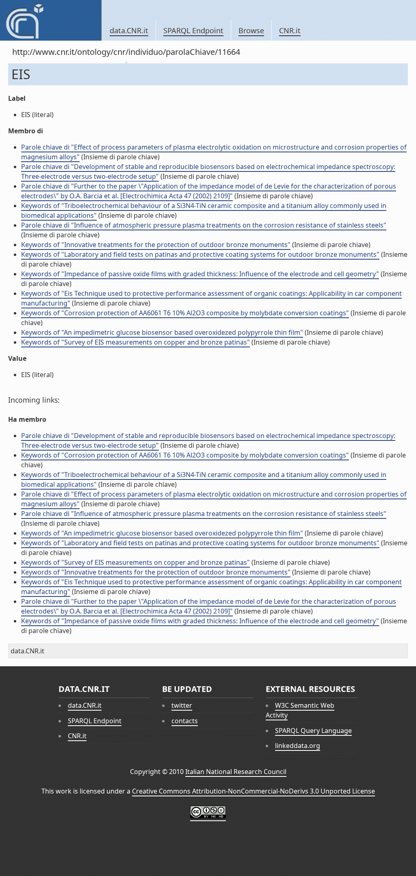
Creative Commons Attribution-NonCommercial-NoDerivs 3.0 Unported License (253, 791)
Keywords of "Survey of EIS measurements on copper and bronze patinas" (135, 342)
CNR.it (290, 30)
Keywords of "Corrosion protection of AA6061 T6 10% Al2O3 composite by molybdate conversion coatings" (185, 312)
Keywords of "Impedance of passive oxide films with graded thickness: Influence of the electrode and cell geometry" (200, 273)
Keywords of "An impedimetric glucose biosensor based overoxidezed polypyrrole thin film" (162, 332)
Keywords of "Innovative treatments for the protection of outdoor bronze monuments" (155, 244)
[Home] (50, 20)
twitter (181, 705)
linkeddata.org (297, 745)
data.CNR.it (129, 30)
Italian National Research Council (235, 771)
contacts (184, 720)
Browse (251, 30)
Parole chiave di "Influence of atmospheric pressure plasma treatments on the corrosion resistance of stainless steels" (203, 225)
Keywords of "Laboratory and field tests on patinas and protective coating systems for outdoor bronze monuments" (200, 254)
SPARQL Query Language (313, 730)
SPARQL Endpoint (193, 30)
